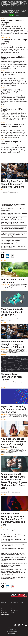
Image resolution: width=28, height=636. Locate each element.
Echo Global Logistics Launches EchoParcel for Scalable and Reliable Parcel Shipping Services (13, 228)
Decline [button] (17, 15)
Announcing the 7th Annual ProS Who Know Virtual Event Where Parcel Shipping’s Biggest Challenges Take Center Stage (14, 481)
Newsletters (13, 606)
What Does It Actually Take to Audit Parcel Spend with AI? (12, 312)
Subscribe (13, 605)
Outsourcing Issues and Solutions (13, 57)
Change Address (14, 610)
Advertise (3, 605)
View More (16, 52)
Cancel (12, 612)
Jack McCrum (5, 317)
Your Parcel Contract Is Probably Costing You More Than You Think (13, 205)
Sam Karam (4, 24)
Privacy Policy (9, 8)
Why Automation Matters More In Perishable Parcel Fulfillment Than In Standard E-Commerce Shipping (14, 234)
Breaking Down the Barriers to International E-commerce (12, 125)
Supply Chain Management (7, 55)
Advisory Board (23, 606)
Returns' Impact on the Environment (12, 281)
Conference (22, 605)
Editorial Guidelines (5, 614)
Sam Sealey (5, 414)
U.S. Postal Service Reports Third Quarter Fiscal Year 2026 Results (13, 247)
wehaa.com (15, 633)
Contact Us (3, 610)
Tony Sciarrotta (5, 284)
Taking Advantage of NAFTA (11, 109)
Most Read (2, 202)
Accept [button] (11, 15)
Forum (21, 602)
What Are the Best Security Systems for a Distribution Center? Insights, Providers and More (13, 519)
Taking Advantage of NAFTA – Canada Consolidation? (12, 91)
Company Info (3, 602)
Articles (3, 18)
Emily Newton (5, 189)
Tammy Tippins (5, 381)
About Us (3, 606)
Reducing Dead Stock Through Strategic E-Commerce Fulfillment (12, 184)
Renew (12, 608)
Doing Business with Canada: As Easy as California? (13, 73)
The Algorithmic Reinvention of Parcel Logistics (12, 377)
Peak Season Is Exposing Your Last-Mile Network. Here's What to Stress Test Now (13, 223)
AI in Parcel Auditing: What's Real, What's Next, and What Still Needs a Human (12, 218)
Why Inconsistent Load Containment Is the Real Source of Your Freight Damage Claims (13, 443)
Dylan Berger (5, 527)
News (2, 455)
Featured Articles (5, 37)
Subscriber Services (14, 602)
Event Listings (4, 608)
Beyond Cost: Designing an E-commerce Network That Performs (14, 409)
